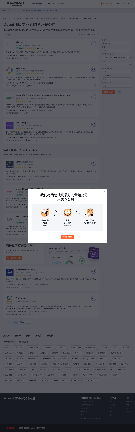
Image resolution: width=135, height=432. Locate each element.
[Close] (104, 191)
